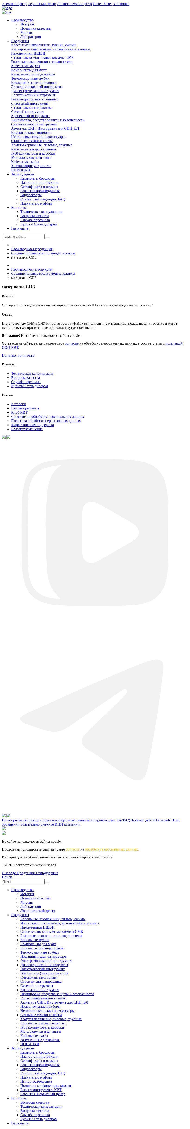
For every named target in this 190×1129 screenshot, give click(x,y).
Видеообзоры (31, 195)
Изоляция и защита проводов (34, 82)
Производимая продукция (31, 249)
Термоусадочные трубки (30, 78)
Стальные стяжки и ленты (32, 141)
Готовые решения (25, 408)
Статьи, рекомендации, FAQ (42, 199)
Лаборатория (30, 37)
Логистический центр (37, 911)
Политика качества (35, 28)
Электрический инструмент (33, 95)
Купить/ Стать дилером (38, 224)
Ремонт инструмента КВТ (41, 1090)
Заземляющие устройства (31, 166)
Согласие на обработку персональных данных (47, 416)
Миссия (26, 32)
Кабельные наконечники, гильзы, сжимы (43, 45)
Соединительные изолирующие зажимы (43, 253)
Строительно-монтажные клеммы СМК (42, 57)
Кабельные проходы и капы (33, 74)
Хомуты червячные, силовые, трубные (41, 145)
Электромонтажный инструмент (37, 87)
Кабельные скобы (25, 162)
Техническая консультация (41, 212)
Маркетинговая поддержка (32, 425)
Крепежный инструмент (30, 116)
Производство (22, 20)
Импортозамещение (27, 429)
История (27, 24)
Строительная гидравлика (31, 107)
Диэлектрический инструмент (35, 91)
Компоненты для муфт (29, 70)
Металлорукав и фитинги (31, 157)
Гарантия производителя (40, 191)
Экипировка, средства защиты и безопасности (48, 120)
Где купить (19, 228)
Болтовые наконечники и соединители (42, 62)
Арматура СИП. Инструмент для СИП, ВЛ (45, 128)
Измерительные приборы (31, 132)
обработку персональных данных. (112, 849)
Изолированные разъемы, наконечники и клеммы (50, 49)
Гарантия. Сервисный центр (42, 1094)
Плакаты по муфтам (36, 203)
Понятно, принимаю (18, 355)
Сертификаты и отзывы (39, 187)
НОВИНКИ (20, 170)
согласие (72, 343)
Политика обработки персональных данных (46, 421)
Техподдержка (22, 174)
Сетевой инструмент (27, 112)
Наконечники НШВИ (28, 53)
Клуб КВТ (19, 412)
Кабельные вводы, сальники (33, 149)
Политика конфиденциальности (45, 1086)
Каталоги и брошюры (37, 178)
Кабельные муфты (25, 66)
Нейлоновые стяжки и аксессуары (38, 137)
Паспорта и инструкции (39, 182)
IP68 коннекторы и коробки (33, 153)
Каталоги (18, 404)
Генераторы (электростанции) (34, 99)
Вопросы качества (34, 216)
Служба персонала (35, 220)
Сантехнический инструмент (34, 124)
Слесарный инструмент (30, 103)
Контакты (19, 207)
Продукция (20, 41)
